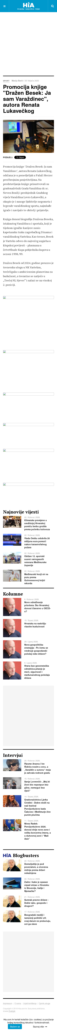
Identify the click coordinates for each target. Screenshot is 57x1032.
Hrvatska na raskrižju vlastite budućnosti (35, 625)
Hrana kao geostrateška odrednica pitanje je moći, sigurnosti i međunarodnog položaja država (37, 671)
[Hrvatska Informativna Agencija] (28, 6)
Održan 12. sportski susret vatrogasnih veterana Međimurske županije (35, 561)
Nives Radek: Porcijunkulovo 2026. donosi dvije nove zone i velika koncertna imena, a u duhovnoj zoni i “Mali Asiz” (37, 831)
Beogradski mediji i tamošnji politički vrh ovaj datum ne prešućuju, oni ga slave (37, 919)
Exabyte (12, 1011)
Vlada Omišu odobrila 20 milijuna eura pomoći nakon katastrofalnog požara (37, 543)
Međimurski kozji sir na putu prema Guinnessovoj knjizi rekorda (36, 579)
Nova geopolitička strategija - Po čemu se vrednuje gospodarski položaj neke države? (36, 649)
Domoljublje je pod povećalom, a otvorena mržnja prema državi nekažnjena (36, 868)
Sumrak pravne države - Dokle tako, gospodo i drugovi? (36, 902)
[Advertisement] (28, 43)
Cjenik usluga (44, 1003)
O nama (17, 1003)
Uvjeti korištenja (29, 1003)
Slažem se (15, 1026)
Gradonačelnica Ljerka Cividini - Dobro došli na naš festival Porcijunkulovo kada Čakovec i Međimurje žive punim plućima (37, 807)
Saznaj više (38, 1026)
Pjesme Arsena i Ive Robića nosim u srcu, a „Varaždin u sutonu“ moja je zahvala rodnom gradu (37, 768)
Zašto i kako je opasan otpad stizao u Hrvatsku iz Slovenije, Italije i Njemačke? (36, 886)
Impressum (7, 1003)
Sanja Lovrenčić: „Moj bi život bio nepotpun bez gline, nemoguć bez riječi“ (37, 786)
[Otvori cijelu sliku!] (28, 136)
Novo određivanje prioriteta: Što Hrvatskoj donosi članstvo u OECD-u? (37, 607)
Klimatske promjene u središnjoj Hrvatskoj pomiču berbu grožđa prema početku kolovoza (37, 525)
